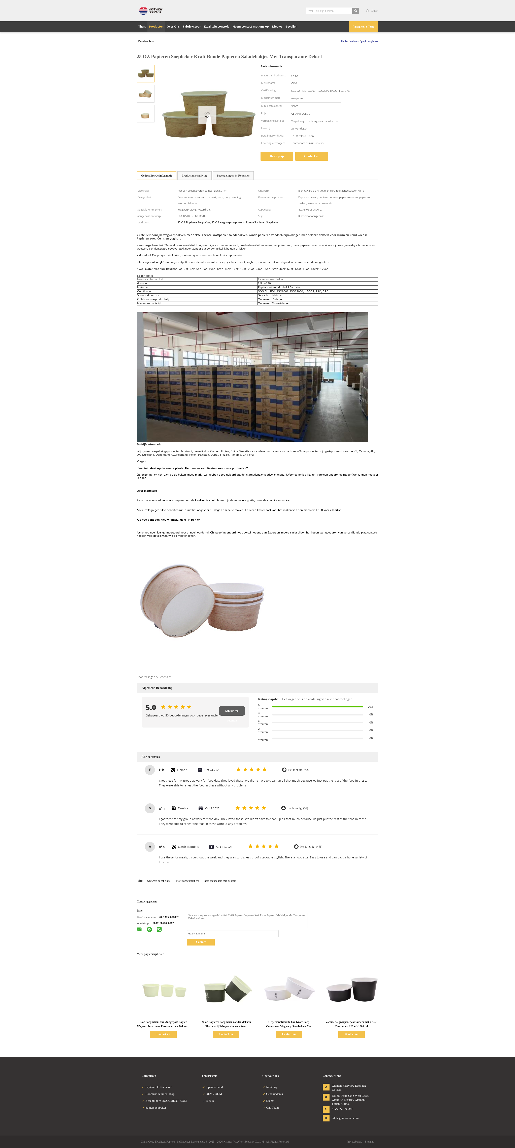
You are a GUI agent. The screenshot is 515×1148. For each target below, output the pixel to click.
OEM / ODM (214, 1094)
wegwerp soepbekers (158, 880)
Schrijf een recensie (232, 712)
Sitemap (369, 1141)
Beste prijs (277, 156)
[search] (355, 11)
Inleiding (271, 1087)
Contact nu (311, 156)
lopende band (214, 1087)
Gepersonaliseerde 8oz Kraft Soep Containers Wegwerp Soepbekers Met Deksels (289, 1026)
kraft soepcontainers (187, 880)
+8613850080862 (169, 917)
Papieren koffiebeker (158, 1087)
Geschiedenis (274, 1094)
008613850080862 (163, 923)
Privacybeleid (354, 1141)
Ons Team (272, 1107)
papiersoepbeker (155, 1107)
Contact (201, 941)
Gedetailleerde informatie (156, 175)
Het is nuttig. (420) (299, 769)
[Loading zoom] (207, 115)
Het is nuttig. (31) (297, 808)
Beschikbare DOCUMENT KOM (166, 1100)
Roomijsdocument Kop (160, 1094)
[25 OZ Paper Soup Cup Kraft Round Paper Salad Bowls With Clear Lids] (145, 73)
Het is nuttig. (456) (311, 846)
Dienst (270, 1100)
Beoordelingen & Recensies (233, 175)
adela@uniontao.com (344, 1118)
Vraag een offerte (363, 26)
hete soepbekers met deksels (220, 880)
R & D (210, 1100)
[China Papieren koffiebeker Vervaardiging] (152, 10)
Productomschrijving (194, 175)
